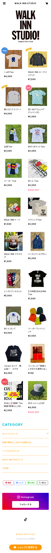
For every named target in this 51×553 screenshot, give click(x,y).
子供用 (5, 468)
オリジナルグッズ (9, 434)
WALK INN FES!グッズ (12, 459)
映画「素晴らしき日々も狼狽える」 (17, 442)
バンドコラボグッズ (10, 451)
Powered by (22, 539)
